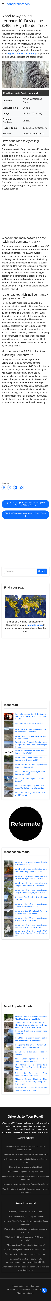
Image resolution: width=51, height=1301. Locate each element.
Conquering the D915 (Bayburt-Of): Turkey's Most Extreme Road (31, 1046)
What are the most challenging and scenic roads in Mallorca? (25, 1230)
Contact (30, 1293)
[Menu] (4, 4)
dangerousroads (18, 4)
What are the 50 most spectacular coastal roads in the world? (31, 905)
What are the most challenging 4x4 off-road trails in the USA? (31, 730)
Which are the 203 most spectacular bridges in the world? (31, 765)
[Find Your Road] (25, 606)
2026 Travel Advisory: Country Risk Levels (25, 1216)
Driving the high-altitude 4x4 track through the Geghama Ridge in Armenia (26, 504)
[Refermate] (26, 823)
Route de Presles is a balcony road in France (31, 1032)
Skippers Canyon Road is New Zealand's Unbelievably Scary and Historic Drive (31, 1081)
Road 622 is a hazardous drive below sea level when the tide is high (31, 1039)
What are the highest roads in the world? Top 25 (31, 793)
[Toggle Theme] (44, 1290)
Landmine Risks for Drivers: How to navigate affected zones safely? (25, 1222)
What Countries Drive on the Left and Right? (26, 1245)
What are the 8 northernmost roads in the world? (26, 1254)
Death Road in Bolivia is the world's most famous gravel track (31, 1088)
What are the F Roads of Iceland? (29, 723)
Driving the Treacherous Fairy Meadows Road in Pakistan (31, 1074)
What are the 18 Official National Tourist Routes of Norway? (31, 912)
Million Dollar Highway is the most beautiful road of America (31, 1060)
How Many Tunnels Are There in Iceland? (25, 1212)
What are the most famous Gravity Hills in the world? (31, 863)
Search (41, 571)
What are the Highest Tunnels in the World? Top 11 (25, 1249)
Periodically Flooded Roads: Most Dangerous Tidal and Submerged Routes (31, 744)
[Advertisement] (25, 213)
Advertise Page (32, 1286)
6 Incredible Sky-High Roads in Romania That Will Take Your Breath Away (25, 1268)
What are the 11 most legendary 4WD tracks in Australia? (25, 1238)
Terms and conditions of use (18, 1289)
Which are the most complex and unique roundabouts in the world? (31, 884)
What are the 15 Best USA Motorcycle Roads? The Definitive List (31, 933)
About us (21, 1293)
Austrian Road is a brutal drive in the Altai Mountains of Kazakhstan (31, 1017)
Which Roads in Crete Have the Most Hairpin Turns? (31, 737)
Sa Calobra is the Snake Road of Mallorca (31, 1053)
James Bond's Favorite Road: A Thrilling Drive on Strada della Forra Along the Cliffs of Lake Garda (31, 1024)
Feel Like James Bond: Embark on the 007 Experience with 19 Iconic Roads (31, 716)
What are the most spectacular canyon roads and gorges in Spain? (31, 891)
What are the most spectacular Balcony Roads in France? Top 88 (31, 926)
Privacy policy (18, 1286)
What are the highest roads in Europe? (31, 779)
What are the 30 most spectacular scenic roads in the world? (31, 919)
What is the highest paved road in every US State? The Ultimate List (31, 786)
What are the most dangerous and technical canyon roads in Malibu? (31, 877)
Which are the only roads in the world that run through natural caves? (31, 870)
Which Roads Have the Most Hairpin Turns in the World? (31, 751)
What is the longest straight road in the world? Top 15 (31, 772)
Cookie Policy (39, 1289)
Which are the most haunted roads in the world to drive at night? (31, 758)
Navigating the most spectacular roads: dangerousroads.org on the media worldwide (25, 1260)
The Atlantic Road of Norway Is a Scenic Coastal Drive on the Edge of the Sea (31, 1067)
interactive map (35, 625)
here (33, 1129)
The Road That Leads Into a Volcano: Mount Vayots (25, 513)
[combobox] (20, 571)
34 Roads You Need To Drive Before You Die (31, 898)
